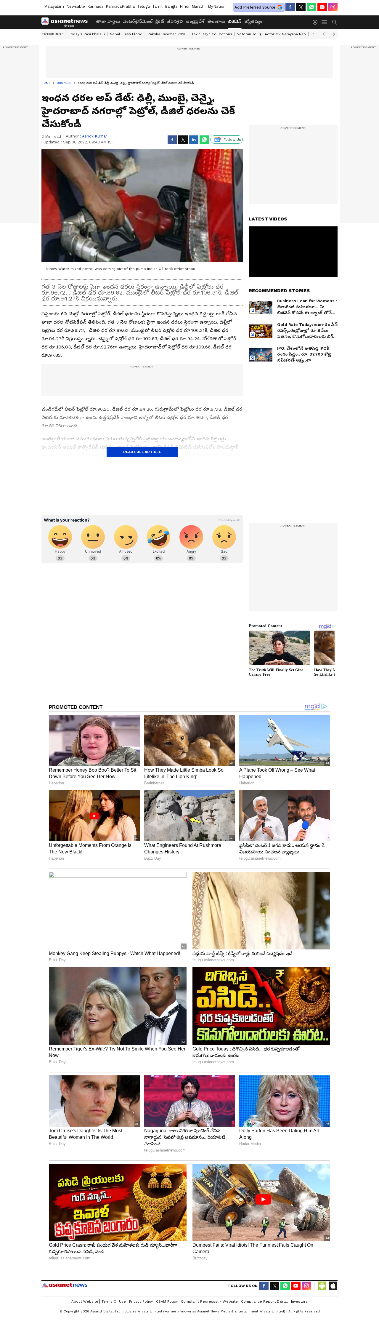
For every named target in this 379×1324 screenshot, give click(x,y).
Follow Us (232, 139)
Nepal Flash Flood (126, 34)
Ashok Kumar (94, 136)
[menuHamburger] (324, 22)
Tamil (157, 6)
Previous (324, 34)
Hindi (184, 6)
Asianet (64, 1284)
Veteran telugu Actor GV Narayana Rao (271, 34)
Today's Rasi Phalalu (87, 34)
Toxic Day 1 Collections (212, 34)
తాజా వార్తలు (108, 21)
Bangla (171, 6)
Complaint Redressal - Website (209, 1301)
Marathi (198, 6)
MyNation (217, 6)
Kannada (95, 6)
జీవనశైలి (175, 21)
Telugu (143, 6)
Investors (299, 1301)
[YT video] (322, 7)
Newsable (75, 6)
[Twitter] (301, 7)
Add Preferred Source (255, 7)
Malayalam (54, 6)
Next (333, 34)
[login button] (316, 22)
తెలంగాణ (216, 21)
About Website (84, 1301)
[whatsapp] (311, 7)
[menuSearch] (334, 22)
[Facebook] (290, 7)
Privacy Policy (141, 1301)
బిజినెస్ (234, 21)
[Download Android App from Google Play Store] (322, 1286)
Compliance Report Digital (264, 1301)
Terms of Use (114, 1301)
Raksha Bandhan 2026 (167, 34)
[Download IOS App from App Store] (333, 1286)
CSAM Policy (167, 1301)
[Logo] (66, 22)
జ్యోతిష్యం (253, 21)
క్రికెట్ (159, 21)
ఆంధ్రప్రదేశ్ (195, 21)
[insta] (333, 7)
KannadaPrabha (120, 6)
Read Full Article (142, 452)
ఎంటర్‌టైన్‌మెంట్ (137, 21)
